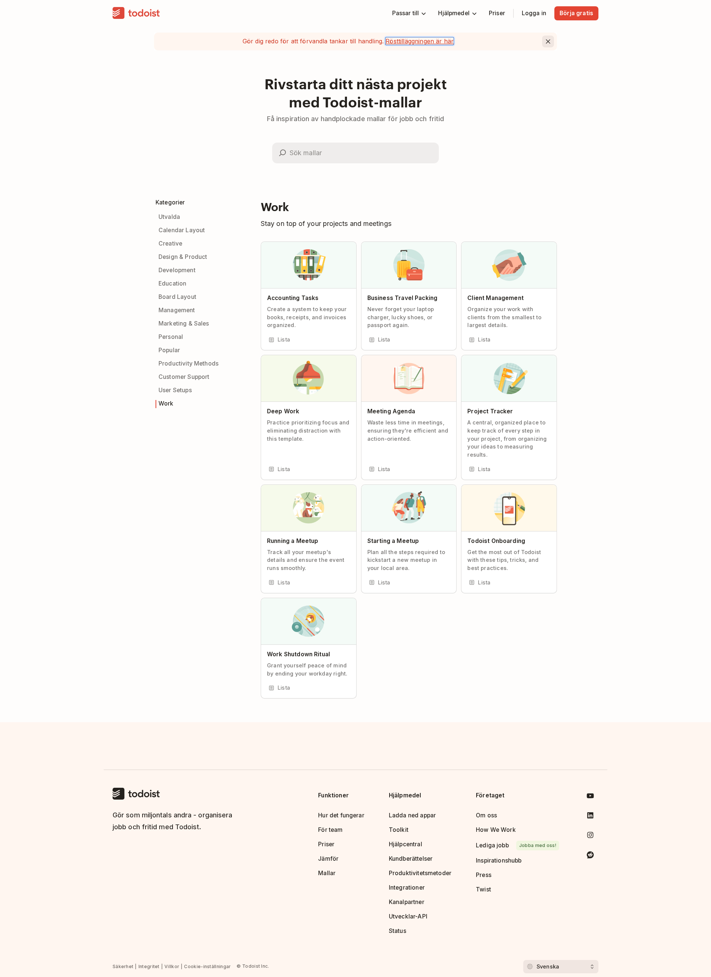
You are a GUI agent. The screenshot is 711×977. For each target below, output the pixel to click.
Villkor (171, 966)
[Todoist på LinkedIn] (590, 816)
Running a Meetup (292, 540)
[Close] (548, 41)
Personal (170, 336)
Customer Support (183, 376)
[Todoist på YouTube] (590, 797)
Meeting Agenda (391, 411)
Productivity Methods (188, 363)
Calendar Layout (181, 230)
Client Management (495, 297)
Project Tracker (490, 411)
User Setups (175, 390)
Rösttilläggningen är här (419, 41)
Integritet (149, 966)
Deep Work (283, 411)
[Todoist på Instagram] (590, 836)
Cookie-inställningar (207, 966)
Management (176, 310)
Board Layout (177, 296)
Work (166, 403)
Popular (169, 350)
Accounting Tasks (292, 297)
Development (177, 270)
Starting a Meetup (393, 540)
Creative (170, 243)
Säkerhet (123, 966)
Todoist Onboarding (496, 540)
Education (172, 283)
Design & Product (182, 256)
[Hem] (136, 13)
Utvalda (169, 216)
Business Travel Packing (402, 297)
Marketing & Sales (183, 323)
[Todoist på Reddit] (590, 856)
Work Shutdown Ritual (298, 654)
